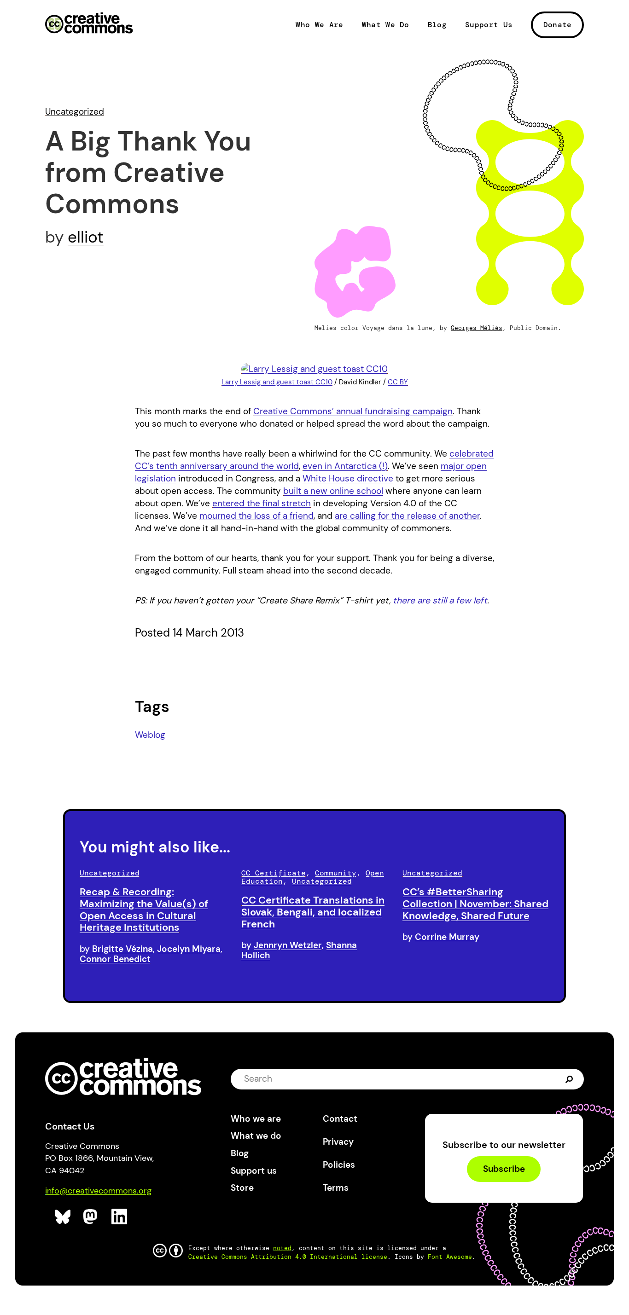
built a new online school (333, 491)
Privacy (338, 1141)
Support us (254, 1170)
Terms (336, 1187)
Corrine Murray (447, 937)
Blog (437, 25)
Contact (340, 1118)
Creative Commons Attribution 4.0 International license (287, 1257)
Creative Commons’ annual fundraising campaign (353, 411)
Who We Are (319, 25)
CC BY (398, 382)
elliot (86, 237)
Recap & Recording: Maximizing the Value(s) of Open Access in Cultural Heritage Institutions (144, 909)
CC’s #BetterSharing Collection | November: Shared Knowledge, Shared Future (475, 903)
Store (242, 1187)
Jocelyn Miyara (189, 949)
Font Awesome (450, 1257)
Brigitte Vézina (122, 949)
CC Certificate (273, 873)
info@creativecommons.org (98, 1191)
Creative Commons (89, 23)
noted (282, 1248)
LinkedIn (119, 1217)
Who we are (256, 1118)
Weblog (150, 735)
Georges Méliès (476, 328)
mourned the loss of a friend (256, 515)
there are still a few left (440, 600)
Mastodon (91, 1217)
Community (335, 873)
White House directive (348, 478)
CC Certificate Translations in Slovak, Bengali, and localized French (312, 912)
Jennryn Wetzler (288, 945)
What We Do (385, 25)
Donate (557, 24)
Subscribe (504, 1169)
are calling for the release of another (407, 515)
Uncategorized (74, 111)
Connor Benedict (115, 959)
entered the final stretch (261, 503)
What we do (256, 1135)
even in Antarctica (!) (345, 466)
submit (569, 1078)
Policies (339, 1164)
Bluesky (63, 1217)
